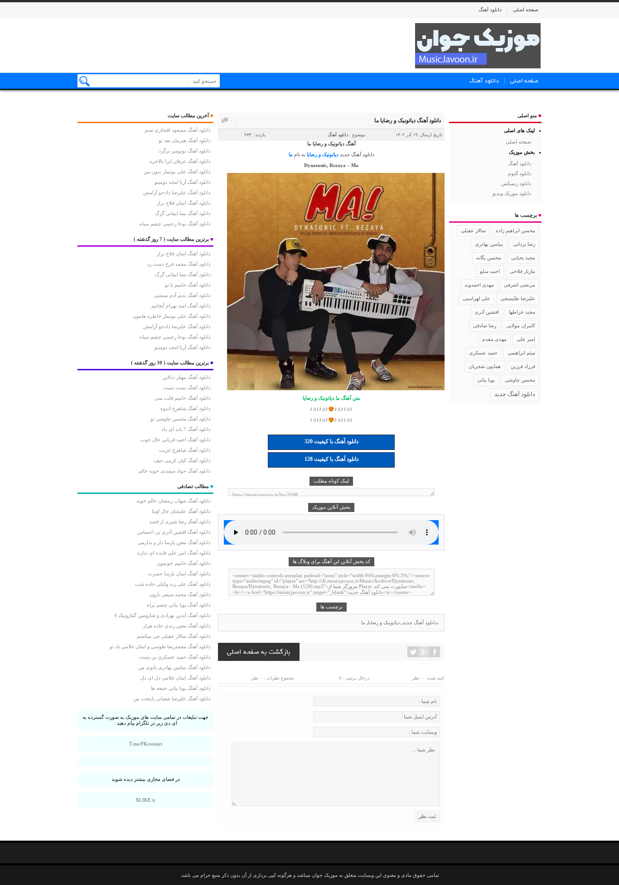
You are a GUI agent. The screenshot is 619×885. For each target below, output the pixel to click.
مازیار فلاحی (522, 271)
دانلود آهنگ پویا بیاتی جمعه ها (181, 688)
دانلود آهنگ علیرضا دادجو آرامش (177, 192)
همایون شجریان (485, 366)
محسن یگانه (488, 257)
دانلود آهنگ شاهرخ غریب (185, 450)
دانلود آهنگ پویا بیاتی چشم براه (179, 605)
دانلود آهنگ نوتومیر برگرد (185, 150)
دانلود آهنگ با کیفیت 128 (331, 459)
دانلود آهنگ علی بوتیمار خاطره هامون (172, 316)
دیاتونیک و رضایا (323, 154)
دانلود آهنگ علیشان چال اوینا (181, 511)
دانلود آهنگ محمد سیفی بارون (180, 594)
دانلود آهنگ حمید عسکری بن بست (175, 657)
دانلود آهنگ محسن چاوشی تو (180, 418)
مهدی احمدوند (479, 284)
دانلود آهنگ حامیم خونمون (184, 563)
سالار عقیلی (473, 230)
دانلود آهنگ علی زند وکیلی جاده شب (173, 584)
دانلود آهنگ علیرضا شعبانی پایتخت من (172, 698)
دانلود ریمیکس (516, 183)
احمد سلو (490, 271)
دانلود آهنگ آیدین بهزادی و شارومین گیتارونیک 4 (162, 615)
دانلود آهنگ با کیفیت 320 (331, 441)
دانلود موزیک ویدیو (512, 193)
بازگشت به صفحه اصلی (258, 651)
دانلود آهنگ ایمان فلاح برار (184, 203)
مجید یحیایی (523, 257)
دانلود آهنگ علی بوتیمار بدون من (177, 171)
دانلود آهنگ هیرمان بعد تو (185, 140)
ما (291, 154)
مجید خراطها (522, 312)
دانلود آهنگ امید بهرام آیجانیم (181, 305)
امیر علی (526, 339)
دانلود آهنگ (490, 9)
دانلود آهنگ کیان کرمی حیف (182, 460)
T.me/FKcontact (145, 743)
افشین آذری (486, 312)
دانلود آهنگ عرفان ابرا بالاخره (180, 161)
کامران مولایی (520, 325)
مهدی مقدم (494, 339)
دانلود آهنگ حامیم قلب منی (183, 398)
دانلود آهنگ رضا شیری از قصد (180, 521)
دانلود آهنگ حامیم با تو (188, 284)
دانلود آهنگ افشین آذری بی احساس (174, 532)
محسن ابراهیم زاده (515, 230)
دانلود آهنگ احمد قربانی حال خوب (175, 439)
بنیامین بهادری (489, 244)
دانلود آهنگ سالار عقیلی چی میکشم (174, 636)
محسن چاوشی (520, 380)
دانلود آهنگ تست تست (187, 387)
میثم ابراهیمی (521, 352)
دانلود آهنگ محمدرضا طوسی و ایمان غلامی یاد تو (160, 646)
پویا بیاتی (486, 380)
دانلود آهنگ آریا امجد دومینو (183, 182)
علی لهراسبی (476, 298)
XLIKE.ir (145, 800)
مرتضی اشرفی (519, 284)
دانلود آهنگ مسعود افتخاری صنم (178, 130)
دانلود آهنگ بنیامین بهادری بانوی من (174, 667)
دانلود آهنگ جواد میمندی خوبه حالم (175, 471)
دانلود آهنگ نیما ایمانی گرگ (183, 213)
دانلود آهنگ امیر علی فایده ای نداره (174, 552)
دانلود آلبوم (519, 173)
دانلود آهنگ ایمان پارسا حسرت (179, 573)
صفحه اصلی (525, 9)
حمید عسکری (483, 352)
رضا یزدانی (524, 244)
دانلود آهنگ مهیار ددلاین (187, 377)
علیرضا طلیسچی (517, 298)
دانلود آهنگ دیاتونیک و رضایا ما (407, 120)
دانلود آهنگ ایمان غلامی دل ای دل (175, 677)
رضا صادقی (484, 325)
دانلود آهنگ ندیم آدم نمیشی (182, 295)
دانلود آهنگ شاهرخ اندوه (185, 408)
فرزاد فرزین (523, 366)
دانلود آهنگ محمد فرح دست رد (179, 264)
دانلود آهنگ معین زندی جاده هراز (177, 625)
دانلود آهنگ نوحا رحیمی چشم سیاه (175, 223)
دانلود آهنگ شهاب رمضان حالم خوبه (173, 500)
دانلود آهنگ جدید (357, 154)
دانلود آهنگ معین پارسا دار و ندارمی (174, 542)
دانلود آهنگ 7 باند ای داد (186, 429)
